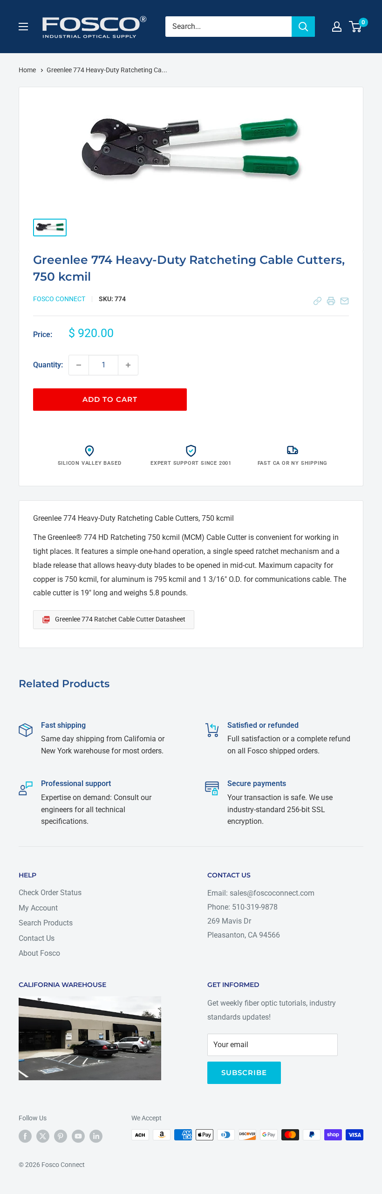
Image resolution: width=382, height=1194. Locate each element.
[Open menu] (23, 26)
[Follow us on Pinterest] (60, 1135)
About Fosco (39, 953)
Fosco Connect (59, 299)
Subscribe (244, 1072)
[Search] (303, 26)
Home (28, 70)
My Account (38, 908)
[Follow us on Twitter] (42, 1135)
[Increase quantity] (128, 365)
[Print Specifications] (331, 301)
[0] (356, 26)
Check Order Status (50, 892)
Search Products (46, 922)
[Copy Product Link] (317, 301)
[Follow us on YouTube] (78, 1135)
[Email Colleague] (344, 301)
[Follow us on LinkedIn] (95, 1135)
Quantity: (48, 364)
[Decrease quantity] (79, 365)
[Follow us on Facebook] (25, 1135)
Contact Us (37, 938)
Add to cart (109, 399)
